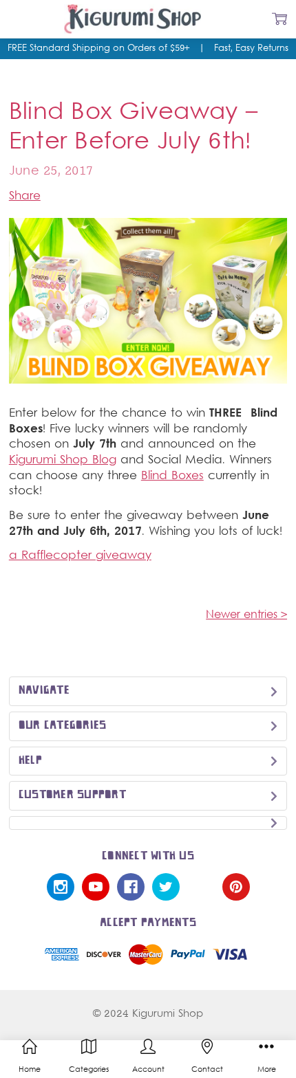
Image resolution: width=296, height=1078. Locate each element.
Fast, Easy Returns (251, 49)
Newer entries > (246, 615)
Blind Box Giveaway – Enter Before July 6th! (133, 128)
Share (25, 196)
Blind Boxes (172, 476)
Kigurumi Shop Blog (62, 460)
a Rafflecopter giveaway (80, 556)
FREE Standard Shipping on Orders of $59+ (103, 49)
